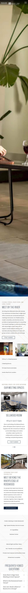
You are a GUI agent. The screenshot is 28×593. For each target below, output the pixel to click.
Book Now (4, 2)
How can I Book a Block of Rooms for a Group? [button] (11, 588)
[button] (25, 2)
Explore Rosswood (11, 508)
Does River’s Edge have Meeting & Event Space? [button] (11, 576)
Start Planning (8, 337)
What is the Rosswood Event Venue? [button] (12, 582)
